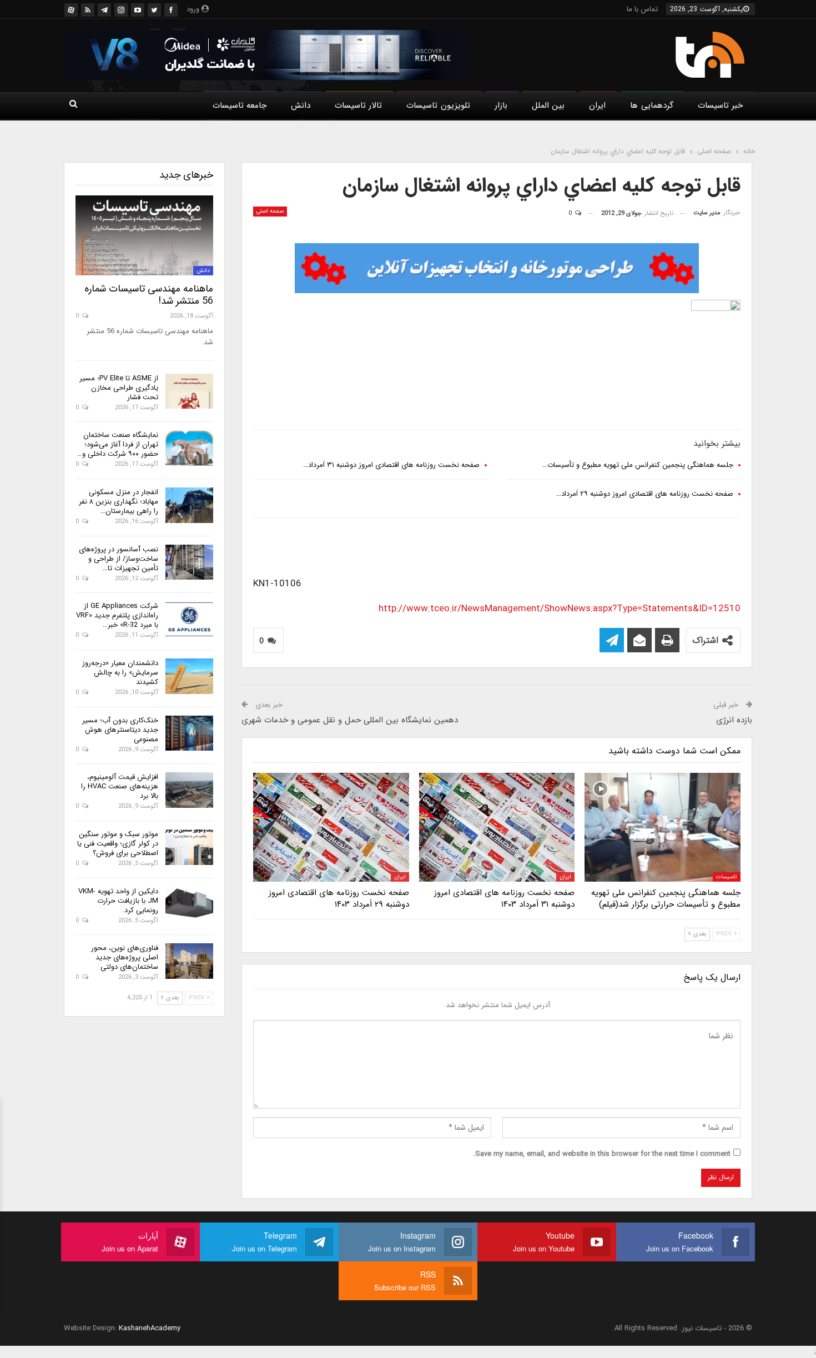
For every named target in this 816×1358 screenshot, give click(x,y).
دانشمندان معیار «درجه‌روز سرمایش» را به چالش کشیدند (120, 672)
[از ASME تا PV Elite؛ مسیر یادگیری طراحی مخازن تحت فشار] (189, 391)
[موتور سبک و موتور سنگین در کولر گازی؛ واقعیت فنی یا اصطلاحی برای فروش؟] (189, 847)
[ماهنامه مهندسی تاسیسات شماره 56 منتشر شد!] (144, 235)
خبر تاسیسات (720, 105)
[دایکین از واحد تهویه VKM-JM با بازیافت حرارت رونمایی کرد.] (189, 904)
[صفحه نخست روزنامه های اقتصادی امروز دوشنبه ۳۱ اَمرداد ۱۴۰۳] (497, 827)
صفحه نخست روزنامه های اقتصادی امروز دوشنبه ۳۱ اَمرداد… (391, 465)
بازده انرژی (734, 720)
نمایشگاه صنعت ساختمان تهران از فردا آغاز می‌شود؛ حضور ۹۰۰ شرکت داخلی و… (117, 444)
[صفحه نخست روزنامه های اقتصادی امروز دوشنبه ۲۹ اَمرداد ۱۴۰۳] (331, 827)
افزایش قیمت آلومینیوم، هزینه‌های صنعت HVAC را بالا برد (119, 786)
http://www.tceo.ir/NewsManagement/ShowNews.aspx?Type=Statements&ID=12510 (560, 608)
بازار (501, 105)
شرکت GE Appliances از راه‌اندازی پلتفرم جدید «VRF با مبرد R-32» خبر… (117, 615)
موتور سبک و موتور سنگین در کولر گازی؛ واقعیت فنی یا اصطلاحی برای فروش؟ (117, 843)
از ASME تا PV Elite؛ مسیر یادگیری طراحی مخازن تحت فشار (118, 388)
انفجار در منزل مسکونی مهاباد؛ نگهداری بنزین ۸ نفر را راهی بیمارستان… (118, 501)
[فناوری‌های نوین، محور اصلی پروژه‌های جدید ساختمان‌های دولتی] (189, 961)
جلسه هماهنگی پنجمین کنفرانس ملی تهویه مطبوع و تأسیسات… (637, 465)
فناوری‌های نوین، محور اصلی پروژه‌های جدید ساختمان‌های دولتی (124, 957)
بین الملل (548, 105)
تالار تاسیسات (358, 105)
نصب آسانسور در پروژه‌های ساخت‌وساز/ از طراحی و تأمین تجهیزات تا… (118, 559)
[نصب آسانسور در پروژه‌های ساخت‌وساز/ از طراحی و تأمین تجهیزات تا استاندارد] (189, 562)
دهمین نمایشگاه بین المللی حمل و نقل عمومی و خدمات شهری (349, 720)
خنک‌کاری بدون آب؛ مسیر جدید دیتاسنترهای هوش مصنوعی (120, 730)
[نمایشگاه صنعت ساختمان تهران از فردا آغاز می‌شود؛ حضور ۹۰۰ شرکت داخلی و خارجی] (189, 448)
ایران (597, 105)
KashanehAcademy (149, 1328)
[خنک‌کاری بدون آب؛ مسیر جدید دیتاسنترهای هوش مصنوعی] (189, 733)
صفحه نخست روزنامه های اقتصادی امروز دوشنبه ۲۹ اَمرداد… (644, 494)
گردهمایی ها (651, 105)
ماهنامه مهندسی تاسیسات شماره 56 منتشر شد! (148, 295)
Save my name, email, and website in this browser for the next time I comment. (602, 1154)
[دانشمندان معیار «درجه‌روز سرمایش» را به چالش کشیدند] (189, 676)
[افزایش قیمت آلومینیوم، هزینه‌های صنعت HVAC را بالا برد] (189, 790)
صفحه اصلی (270, 211)
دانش (300, 105)
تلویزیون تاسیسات (438, 105)
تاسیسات (726, 877)
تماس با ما (642, 9)
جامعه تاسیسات (239, 105)
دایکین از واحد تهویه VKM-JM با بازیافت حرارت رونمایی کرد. (118, 901)
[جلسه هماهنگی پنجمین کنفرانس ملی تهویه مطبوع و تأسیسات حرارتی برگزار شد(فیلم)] (663, 827)
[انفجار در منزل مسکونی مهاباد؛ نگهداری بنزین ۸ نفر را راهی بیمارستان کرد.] (189, 505)
